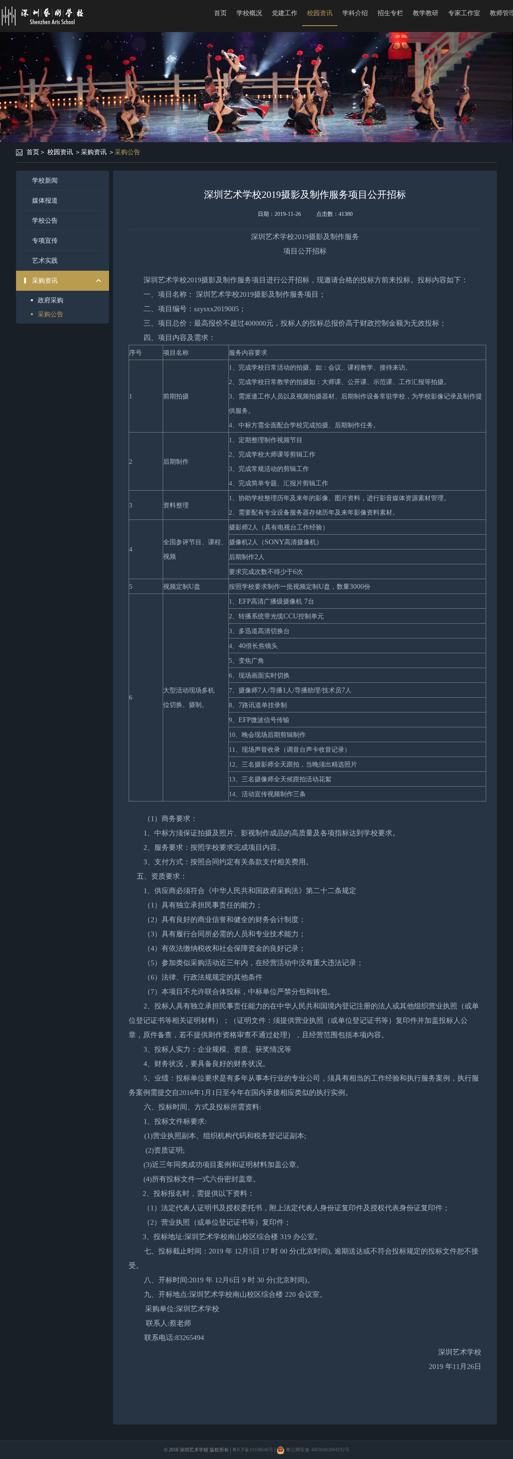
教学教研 (425, 13)
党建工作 (284, 13)
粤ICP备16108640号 (252, 1450)
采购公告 (127, 152)
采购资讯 (94, 152)
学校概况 (249, 13)
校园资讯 (320, 13)
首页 (220, 13)
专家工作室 (464, 13)
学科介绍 (355, 13)
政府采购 (50, 300)
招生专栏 (390, 13)
